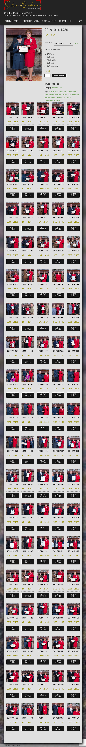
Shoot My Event (49, 21)
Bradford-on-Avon (59, 92)
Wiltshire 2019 (57, 88)
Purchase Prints (12, 21)
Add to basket (59, 76)
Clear (76, 43)
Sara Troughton (73, 95)
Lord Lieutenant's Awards (58, 95)
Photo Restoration (31, 21)
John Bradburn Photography (18, 13)
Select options (13, 128)
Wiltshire (57, 101)
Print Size (48, 43)
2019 (50, 92)
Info (71, 21)
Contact (62, 21)
